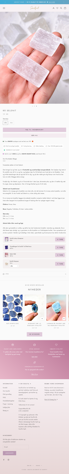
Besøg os (5, 411)
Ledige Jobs (6, 407)
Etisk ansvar (34, 349)
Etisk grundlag (7, 394)
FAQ (4, 397)
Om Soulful (6, 391)
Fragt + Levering (8, 404)
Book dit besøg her (51, 399)
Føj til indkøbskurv (34, 130)
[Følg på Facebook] (4, 460)
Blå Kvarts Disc (13, 323)
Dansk (38, 465)
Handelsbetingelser (8, 401)
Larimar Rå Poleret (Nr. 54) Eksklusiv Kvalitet (56, 324)
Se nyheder (34, 334)
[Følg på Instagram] (8, 460)
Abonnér (9, 453)
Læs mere (34, 357)
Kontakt (5, 388)
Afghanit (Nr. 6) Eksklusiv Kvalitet (34, 324)
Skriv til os (34, 374)
